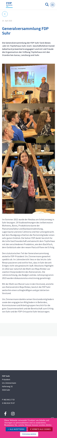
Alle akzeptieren (16, 429)
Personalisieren (29, 434)
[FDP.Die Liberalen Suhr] (9, 6)
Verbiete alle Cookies (41, 429)
